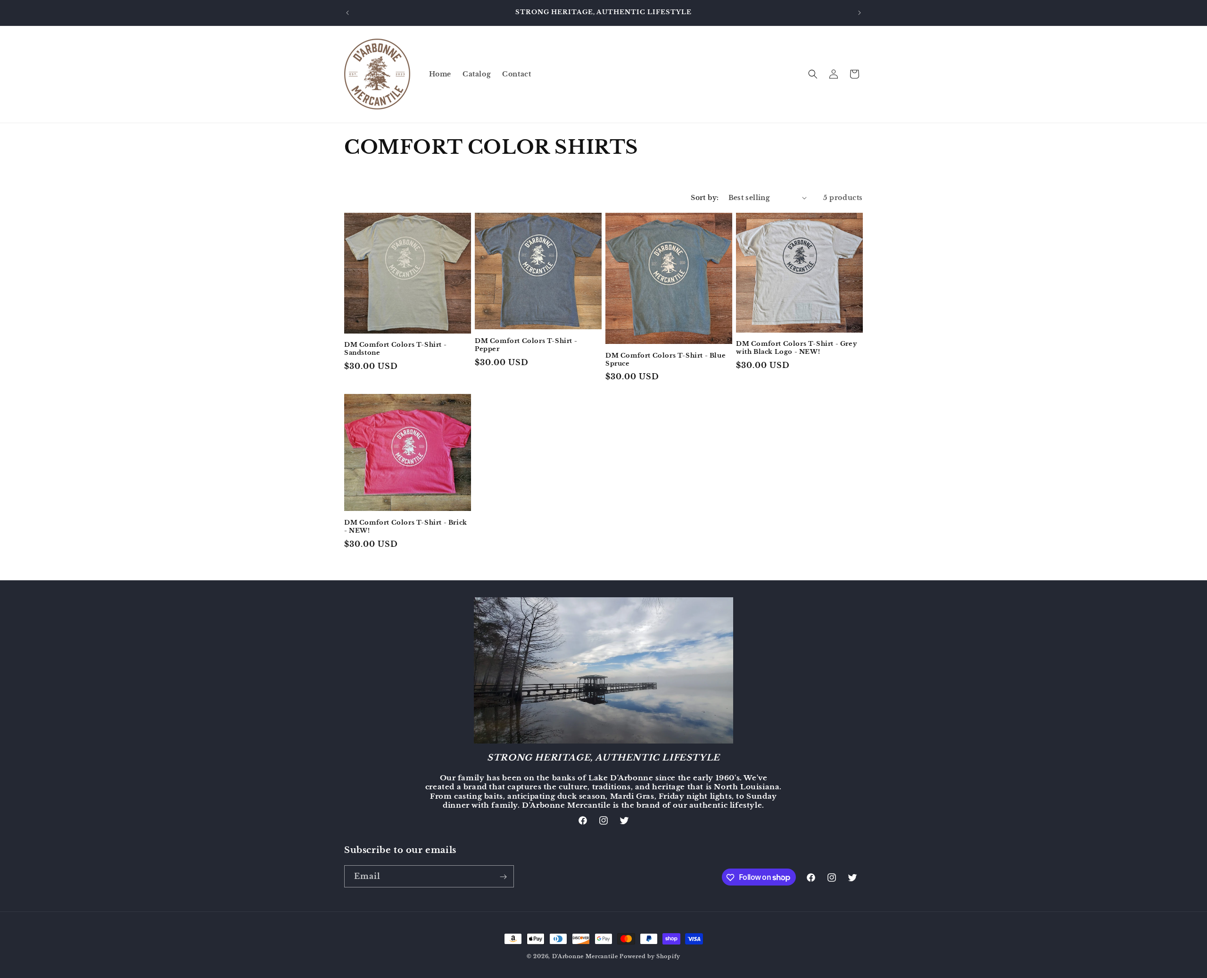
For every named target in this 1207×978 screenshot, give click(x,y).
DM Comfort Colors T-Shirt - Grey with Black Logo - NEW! (796, 348)
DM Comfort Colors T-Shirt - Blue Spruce (665, 360)
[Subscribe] (503, 877)
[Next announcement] (859, 13)
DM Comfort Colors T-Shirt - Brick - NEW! (405, 527)
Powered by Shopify (650, 956)
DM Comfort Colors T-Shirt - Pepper (526, 345)
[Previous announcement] (347, 13)
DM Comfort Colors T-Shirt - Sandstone (395, 349)
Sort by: (705, 197)
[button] (812, 74)
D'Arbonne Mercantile (585, 956)
